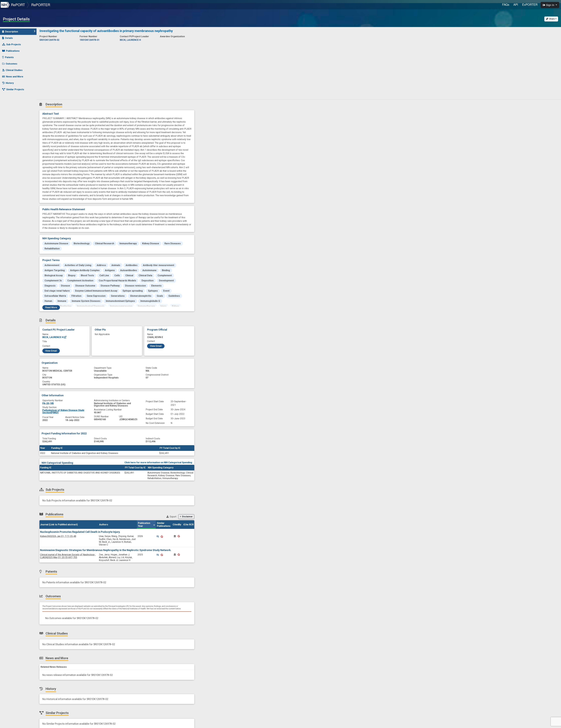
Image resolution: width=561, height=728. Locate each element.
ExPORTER (529, 4)
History (10, 83)
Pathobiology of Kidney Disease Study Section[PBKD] (63, 411)
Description (11, 31)
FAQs (505, 4)
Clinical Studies (14, 70)
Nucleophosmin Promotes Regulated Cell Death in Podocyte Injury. (80, 531)
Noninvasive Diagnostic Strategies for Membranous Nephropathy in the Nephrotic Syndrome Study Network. (105, 550)
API (515, 4)
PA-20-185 (48, 403)
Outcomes (11, 63)
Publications (13, 50)
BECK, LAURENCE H (53, 337)
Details (9, 38)
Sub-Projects (13, 44)
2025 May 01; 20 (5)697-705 (68, 556)
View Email (51, 350)
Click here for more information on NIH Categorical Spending (158, 462)
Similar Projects (15, 89)
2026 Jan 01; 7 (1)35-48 (58, 536)
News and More (14, 76)
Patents (9, 57)
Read (51, 307)
